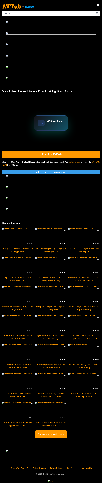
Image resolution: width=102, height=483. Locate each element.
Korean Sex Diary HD (19, 468)
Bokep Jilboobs (39, 468)
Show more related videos (51, 434)
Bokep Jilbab (75, 162)
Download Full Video (52, 154)
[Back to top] (95, 475)
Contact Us (87, 468)
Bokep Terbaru (56, 468)
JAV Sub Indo (72, 468)
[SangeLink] (19, 6)
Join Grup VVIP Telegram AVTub (53, 172)
